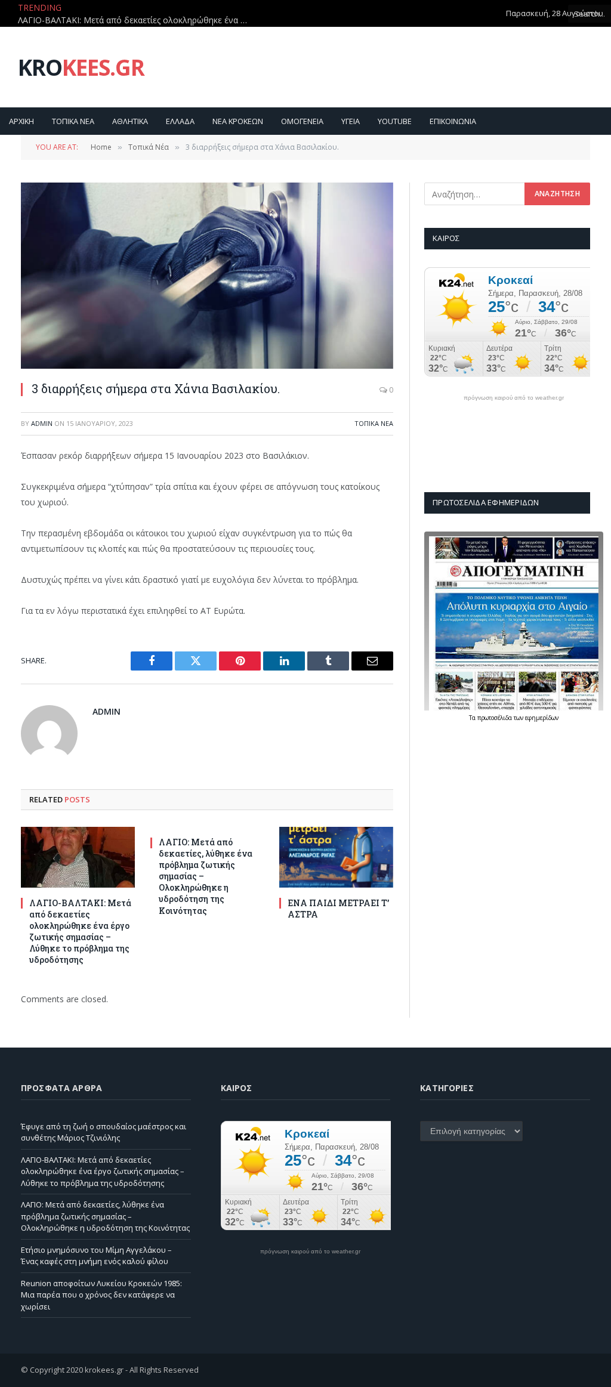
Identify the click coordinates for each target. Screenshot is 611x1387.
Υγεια (350, 121)
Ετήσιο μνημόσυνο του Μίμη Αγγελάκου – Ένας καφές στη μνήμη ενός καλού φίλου (96, 1255)
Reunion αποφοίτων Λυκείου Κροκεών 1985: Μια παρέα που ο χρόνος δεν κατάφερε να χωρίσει (101, 1295)
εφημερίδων (541, 717)
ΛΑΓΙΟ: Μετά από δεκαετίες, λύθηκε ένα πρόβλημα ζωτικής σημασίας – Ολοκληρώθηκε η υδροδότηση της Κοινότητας (205, 876)
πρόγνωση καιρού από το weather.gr (514, 398)
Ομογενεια (302, 121)
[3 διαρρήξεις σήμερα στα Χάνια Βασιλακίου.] (207, 276)
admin (42, 423)
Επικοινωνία (453, 121)
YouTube (395, 121)
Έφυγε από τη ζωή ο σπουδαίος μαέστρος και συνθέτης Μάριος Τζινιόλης (103, 1132)
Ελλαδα (180, 121)
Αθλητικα (130, 121)
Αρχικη (21, 121)
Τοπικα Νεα (73, 121)
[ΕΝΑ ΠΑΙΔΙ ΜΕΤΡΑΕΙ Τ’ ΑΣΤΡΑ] (336, 857)
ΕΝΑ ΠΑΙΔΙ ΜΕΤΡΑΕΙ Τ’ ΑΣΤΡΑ (338, 908)
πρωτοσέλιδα (495, 717)
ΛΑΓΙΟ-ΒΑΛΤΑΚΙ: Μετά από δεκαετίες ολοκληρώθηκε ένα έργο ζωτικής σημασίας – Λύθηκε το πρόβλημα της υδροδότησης (137, 20)
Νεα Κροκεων (237, 121)
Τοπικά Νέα (373, 423)
